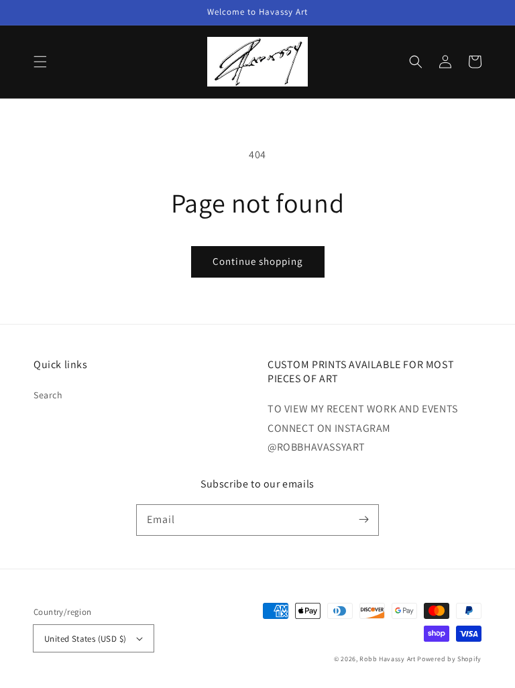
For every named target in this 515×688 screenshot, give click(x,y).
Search (48, 395)
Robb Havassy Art (387, 658)
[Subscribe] (363, 519)
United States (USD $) (85, 638)
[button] (40, 61)
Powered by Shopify (449, 658)
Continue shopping (258, 261)
